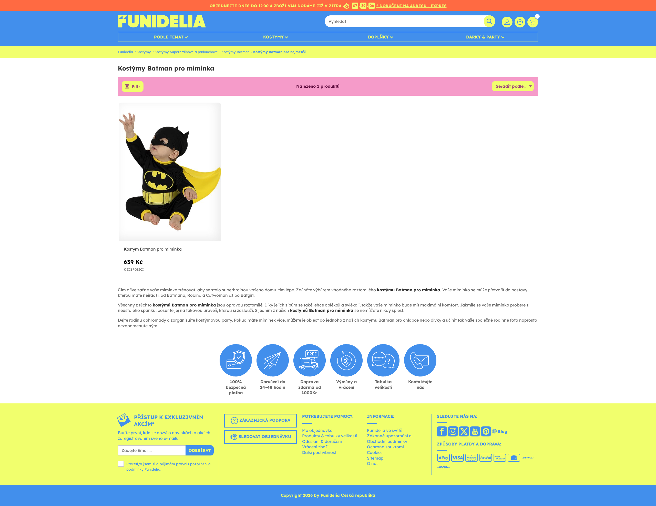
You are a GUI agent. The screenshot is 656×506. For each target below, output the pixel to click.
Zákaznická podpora (264, 420)
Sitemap (375, 458)
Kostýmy (273, 37)
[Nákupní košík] (532, 22)
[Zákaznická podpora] (520, 22)
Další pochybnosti (319, 452)
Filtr (136, 86)
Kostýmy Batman (235, 52)
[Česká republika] (442, 432)
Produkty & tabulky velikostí (329, 435)
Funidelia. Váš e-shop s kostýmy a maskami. (162, 21)
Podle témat (168, 37)
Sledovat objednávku (264, 436)
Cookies (375, 452)
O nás (372, 463)
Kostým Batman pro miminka (153, 249)
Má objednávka (317, 430)
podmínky (135, 469)
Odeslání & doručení (322, 441)
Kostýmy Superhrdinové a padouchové (186, 52)
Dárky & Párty (483, 37)
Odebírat (200, 450)
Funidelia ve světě (384, 430)
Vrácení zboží (315, 446)
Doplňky (378, 37)
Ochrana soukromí (385, 446)
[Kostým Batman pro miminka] (170, 172)
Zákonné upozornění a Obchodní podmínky (389, 438)
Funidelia (125, 52)
